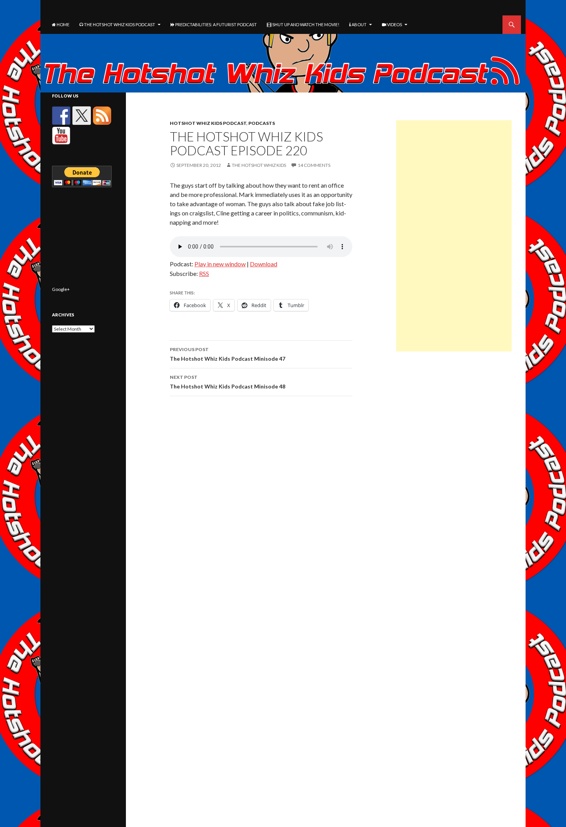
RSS (204, 273)
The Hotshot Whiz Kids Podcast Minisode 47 (227, 354)
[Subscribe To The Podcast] (102, 115)
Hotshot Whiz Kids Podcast (208, 123)
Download (263, 263)
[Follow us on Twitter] (81, 115)
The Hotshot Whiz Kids (259, 165)
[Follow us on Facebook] (61, 115)
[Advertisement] (454, 235)
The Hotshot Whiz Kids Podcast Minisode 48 (227, 382)
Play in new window (220, 263)
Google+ (61, 289)
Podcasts (261, 123)
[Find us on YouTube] (61, 136)
